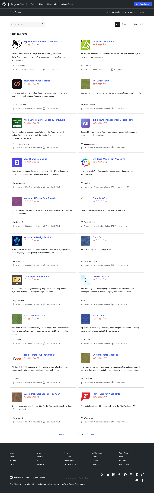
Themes (40, 457)
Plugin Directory (16, 12)
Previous (62, 434)
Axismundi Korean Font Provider (40, 198)
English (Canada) (39, 478)
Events (94, 457)
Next (93, 434)
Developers (69, 460)
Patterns (40, 464)
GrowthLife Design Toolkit (37, 237)
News (12, 457)
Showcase (41, 453)
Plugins (40, 460)
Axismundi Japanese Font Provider (42, 394)
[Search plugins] (42, 24)
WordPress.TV (70, 464)
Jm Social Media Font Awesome (109, 159)
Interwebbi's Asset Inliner (37, 80)
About (12, 453)
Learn (66, 453)
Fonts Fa (97, 237)
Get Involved (97, 453)
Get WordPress (142, 4)
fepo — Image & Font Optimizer (40, 355)
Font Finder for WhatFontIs (106, 394)
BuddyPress (124, 464)
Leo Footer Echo (101, 276)
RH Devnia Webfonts (103, 41)
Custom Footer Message (105, 355)
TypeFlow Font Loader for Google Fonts (113, 120)
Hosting (13, 460)
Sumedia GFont (100, 198)
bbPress (122, 460)
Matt (121, 457)
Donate (95, 460)
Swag (95, 464)
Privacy (13, 464)
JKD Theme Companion (36, 159)
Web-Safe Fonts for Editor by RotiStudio (44, 120)
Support (67, 457)
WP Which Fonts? (102, 80)
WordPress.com (125, 453)
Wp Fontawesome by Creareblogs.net (43, 41)
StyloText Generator (34, 315)
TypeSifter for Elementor (37, 276)
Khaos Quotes (100, 315)
